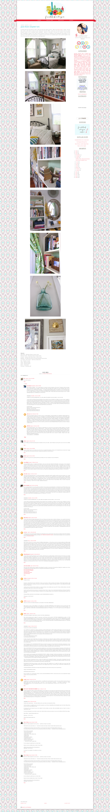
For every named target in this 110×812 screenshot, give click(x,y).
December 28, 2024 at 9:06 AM (35, 554)
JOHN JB (28, 426)
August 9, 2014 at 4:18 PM (30, 455)
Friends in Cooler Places (84, 58)
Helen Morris (26, 517)
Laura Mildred (26, 462)
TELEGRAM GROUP (30, 535)
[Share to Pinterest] (47, 372)
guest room (59, 29)
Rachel (25, 455)
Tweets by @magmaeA (82, 94)
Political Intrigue (82, 67)
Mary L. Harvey (26, 722)
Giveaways (84, 59)
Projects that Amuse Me (84, 68)
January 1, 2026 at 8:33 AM (31, 613)
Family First (84, 57)
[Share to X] (45, 372)
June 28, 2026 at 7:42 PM (33, 722)
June (77, 163)
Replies (26, 383)
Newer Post (23, 803)
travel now (25, 532)
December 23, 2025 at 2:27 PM (31, 601)
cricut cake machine (27, 565)
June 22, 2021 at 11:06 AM (34, 485)
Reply (25, 381)
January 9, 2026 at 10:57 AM (31, 679)
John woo (28, 413)
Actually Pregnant (77, 53)
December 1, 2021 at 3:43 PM (35, 395)
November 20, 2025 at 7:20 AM (32, 578)
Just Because (83, 61)
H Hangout (83, 60)
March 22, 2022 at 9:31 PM (32, 517)
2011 (76, 174)
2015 (76, 152)
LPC (24, 378)
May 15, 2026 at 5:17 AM (42, 688)
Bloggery (80, 55)
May (77, 164)
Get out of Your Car (78, 59)
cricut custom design (27, 573)
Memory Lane (81, 62)
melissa (25, 441)
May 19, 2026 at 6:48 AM (32, 701)
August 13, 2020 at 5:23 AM (33, 462)
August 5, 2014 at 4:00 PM (31, 448)
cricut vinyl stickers (27, 571)
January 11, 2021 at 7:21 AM (32, 473)
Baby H (83, 53)
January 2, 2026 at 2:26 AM (32, 626)
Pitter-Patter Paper (85, 66)
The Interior (49, 373)
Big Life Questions (85, 54)
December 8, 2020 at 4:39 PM (36, 385)
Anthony (25, 578)
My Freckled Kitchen (84, 64)
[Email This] (43, 372)
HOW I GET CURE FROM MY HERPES (30, 688)
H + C (79, 60)
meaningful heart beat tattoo (28, 572)
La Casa (44, 373)
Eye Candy (79, 57)
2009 (76, 177)
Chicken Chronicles (87, 55)
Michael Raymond (27, 554)
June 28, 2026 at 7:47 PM (33, 755)
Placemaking (76, 67)
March (77, 167)
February (78, 168)
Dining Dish (76, 56)
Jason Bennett (29, 385)
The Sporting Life (84, 71)
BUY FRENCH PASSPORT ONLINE (47, 534)
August (77, 157)
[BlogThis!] (44, 372)
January (78, 170)
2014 (76, 153)
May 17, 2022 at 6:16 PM (32, 540)
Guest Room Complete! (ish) (81, 160)
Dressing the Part (84, 56)
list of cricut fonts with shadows (28, 570)
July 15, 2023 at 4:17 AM (34, 413)
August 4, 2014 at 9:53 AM (30, 440)
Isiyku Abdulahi (26, 485)
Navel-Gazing (77, 65)
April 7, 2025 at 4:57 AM (34, 565)
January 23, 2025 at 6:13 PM (34, 425)
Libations (76, 62)
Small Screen (85, 69)
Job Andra (25, 473)
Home (45, 803)
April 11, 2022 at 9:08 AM (32, 532)
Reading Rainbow (78, 69)
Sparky (25, 448)
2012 (76, 173)
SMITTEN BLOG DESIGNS (73, 810)
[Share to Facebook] (46, 372)
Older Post (67, 803)
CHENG (25, 601)
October (78, 156)
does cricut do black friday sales (28, 569)
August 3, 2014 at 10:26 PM (30, 378)
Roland (25, 613)
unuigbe (25, 679)
